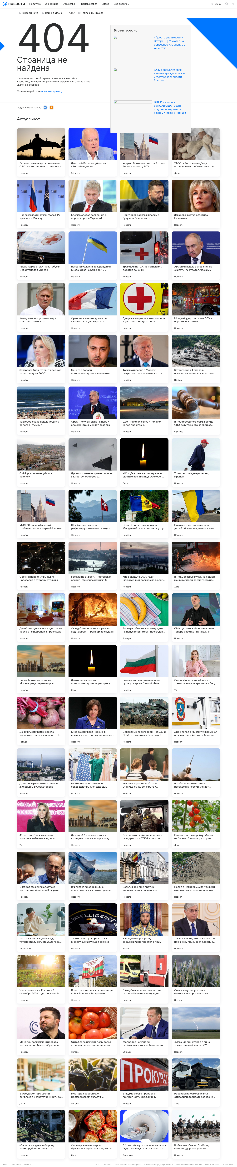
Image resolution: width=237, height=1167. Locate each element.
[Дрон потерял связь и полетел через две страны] (144, 411)
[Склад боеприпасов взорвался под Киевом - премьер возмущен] (93, 617)
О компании (15, 1165)
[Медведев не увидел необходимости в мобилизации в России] (144, 1031)
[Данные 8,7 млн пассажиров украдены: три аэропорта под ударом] (93, 824)
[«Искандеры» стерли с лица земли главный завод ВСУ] (196, 1031)
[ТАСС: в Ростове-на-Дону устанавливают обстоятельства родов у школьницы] (196, 152)
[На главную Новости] (16, 4)
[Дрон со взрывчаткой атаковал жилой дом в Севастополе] (41, 772)
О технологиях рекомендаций (127, 1165)
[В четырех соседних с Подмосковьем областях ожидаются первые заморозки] (93, 1082)
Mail (5, 1165)
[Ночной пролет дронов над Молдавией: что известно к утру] (144, 514)
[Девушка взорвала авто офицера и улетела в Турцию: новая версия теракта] (144, 307)
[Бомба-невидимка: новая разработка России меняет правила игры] (196, 772)
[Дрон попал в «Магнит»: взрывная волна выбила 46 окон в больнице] (196, 721)
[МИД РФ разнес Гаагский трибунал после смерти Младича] (41, 514)
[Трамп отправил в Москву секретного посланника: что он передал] (144, 359)
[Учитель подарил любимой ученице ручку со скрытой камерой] (144, 772)
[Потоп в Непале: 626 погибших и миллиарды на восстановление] (196, 876)
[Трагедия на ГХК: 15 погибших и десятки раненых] (144, 255)
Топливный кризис (92, 13)
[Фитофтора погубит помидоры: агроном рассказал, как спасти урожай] (93, 1031)
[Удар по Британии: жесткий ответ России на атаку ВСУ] (144, 152)
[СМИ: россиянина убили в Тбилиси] (41, 462)
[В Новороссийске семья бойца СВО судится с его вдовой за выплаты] (196, 411)
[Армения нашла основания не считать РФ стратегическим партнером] (196, 255)
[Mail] (5, 4)
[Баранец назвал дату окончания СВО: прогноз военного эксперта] (41, 152)
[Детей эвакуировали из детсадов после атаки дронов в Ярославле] (41, 617)
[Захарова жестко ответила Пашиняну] (196, 204)
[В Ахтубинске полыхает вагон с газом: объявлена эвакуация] (144, 979)
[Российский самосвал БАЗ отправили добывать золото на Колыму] (196, 1082)
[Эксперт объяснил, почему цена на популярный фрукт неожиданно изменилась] (144, 617)
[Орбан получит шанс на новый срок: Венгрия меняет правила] (93, 411)
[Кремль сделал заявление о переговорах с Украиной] (93, 204)
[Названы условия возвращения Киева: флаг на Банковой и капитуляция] (93, 255)
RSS (97, 1165)
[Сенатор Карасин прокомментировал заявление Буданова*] (93, 359)
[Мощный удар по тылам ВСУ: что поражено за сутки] (196, 307)
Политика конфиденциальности (158, 1165)
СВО (72, 13)
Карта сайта (228, 1165)
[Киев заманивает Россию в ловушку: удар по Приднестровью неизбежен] (93, 721)
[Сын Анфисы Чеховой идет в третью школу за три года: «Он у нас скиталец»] (196, 669)
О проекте (106, 1165)
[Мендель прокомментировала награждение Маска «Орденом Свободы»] (41, 1031)
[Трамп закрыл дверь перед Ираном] (196, 462)
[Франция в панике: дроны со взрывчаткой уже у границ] (93, 307)
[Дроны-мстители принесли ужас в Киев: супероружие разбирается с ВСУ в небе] (93, 462)
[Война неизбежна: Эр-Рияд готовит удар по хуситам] (196, 1134)
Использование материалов (189, 1165)
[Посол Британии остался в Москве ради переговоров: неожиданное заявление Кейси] (41, 669)
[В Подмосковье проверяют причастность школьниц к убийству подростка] (144, 1082)
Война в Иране (54, 13)
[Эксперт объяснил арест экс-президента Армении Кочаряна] (41, 876)
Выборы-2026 (30, 13)
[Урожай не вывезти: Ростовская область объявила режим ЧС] (93, 566)
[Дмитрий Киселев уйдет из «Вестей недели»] (93, 152)
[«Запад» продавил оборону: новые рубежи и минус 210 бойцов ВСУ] (41, 1134)
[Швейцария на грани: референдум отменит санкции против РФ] (93, 514)
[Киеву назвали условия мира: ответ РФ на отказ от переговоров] (41, 307)
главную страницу (51, 91)
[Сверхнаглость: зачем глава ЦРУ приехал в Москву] (41, 204)
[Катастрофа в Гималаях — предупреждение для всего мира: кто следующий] (196, 359)
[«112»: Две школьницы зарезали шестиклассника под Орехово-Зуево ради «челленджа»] (144, 462)
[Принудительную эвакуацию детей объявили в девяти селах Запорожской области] (196, 514)
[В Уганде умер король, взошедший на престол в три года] (144, 927)
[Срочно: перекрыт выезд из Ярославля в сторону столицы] (41, 566)
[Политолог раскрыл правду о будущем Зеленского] (144, 204)
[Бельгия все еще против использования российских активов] (144, 876)
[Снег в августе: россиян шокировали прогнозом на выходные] (196, 979)
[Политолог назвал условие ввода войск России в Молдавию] (93, 979)
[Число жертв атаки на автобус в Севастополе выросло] (41, 255)
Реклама (27, 1165)
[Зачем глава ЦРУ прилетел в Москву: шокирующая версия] (93, 927)
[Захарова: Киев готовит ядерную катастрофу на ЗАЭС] (41, 359)
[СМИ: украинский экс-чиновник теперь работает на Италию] (196, 617)
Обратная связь (212, 1165)
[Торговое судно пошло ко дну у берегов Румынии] (41, 411)
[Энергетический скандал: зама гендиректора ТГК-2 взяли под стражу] (144, 824)
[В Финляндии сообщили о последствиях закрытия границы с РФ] (93, 876)
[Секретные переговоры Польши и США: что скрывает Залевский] (144, 721)
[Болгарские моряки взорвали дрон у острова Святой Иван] (144, 669)
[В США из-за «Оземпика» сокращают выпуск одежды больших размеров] (93, 772)
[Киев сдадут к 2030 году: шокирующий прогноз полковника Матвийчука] (144, 566)
